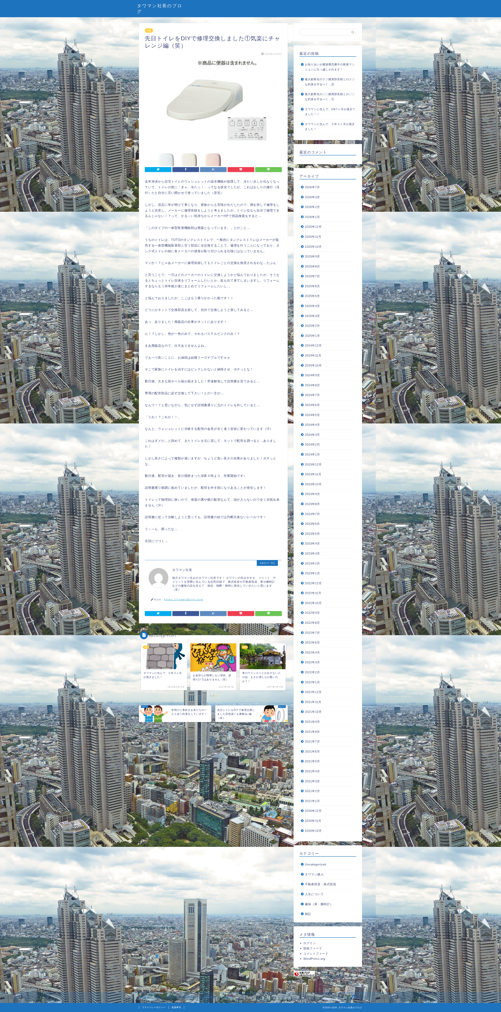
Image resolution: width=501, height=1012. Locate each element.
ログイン (309, 943)
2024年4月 (312, 424)
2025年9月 (312, 256)
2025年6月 (312, 286)
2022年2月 (312, 672)
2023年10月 (313, 484)
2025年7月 (312, 276)
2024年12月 (313, 345)
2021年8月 (312, 731)
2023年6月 (312, 523)
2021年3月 (312, 781)
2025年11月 (313, 236)
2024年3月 (312, 434)
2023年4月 (312, 543)
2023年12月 (313, 464)
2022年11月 (313, 593)
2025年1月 (312, 335)
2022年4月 (312, 652)
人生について (314, 894)
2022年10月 (313, 603)
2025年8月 (312, 266)
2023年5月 (312, 533)
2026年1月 (312, 217)
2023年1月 (312, 573)
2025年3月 (312, 316)
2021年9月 (312, 721)
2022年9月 (312, 612)
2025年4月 (312, 306)
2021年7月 (312, 741)
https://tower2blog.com (183, 599)
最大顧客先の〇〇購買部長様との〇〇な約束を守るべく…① (330, 97)
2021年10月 (313, 711)
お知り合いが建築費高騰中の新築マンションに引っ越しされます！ (330, 67)
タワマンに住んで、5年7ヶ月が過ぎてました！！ (330, 112)
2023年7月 (312, 514)
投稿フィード (312, 948)
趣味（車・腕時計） (319, 904)
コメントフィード (315, 953)
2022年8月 (312, 622)
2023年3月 (312, 553)
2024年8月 (312, 385)
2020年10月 (313, 830)
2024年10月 (313, 365)
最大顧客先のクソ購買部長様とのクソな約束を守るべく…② (330, 82)
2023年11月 (313, 474)
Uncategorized (315, 864)
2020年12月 (313, 810)
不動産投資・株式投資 (320, 884)
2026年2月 (312, 207)
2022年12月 (313, 583)
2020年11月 (313, 820)
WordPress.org (314, 958)
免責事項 (176, 1007)
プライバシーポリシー (154, 1007)
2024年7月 (312, 395)
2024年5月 (312, 415)
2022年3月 (312, 662)
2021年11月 (313, 702)
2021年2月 (312, 791)
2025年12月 (313, 226)
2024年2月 (312, 444)
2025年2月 (312, 325)
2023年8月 (312, 504)
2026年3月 (312, 197)
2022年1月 (312, 682)
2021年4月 (312, 771)
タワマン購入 (314, 874)
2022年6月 (312, 642)
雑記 (149, 30)
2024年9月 (312, 375)
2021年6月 (312, 751)
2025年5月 (312, 296)
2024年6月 (312, 405)
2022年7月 (312, 632)
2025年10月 (313, 246)
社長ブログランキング (306, 981)
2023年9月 (312, 494)
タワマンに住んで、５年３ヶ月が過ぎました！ (330, 127)
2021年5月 (312, 761)
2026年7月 (312, 187)
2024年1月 (312, 454)
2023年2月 (312, 563)
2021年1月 (312, 801)
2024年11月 (313, 355)
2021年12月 (313, 692)
